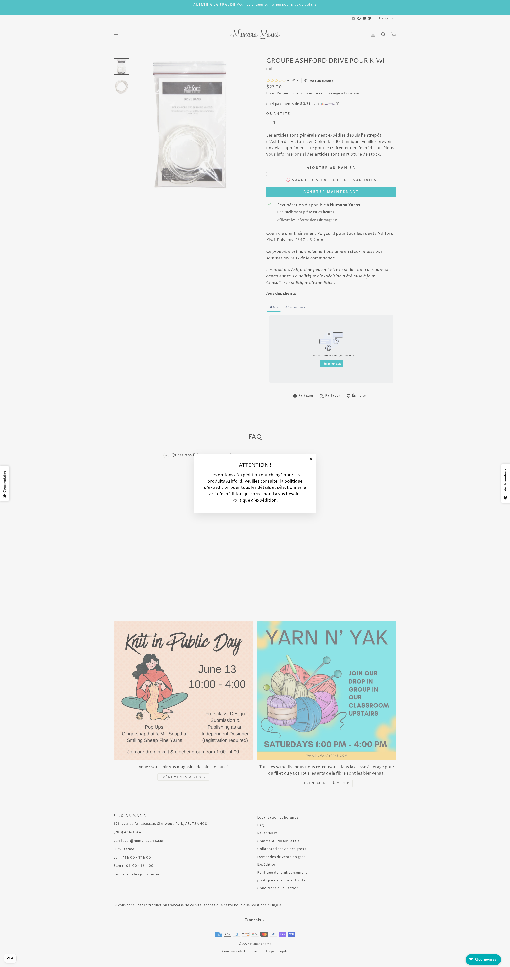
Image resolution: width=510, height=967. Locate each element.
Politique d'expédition (254, 500)
